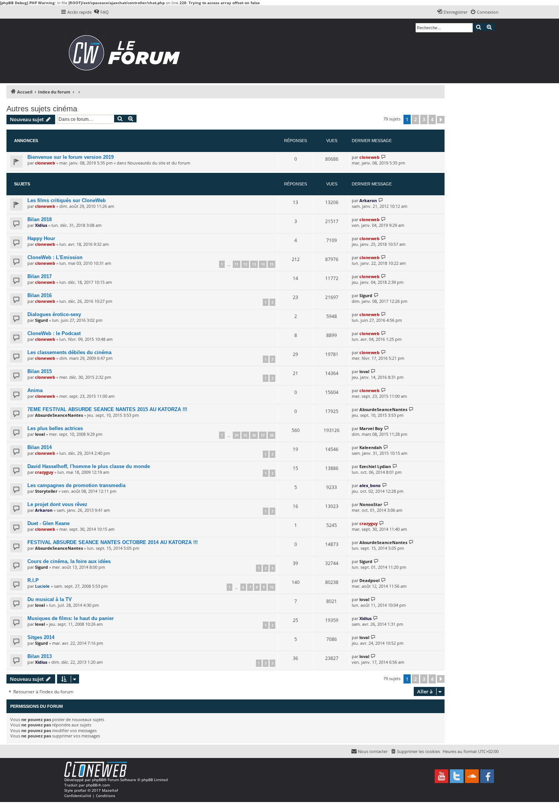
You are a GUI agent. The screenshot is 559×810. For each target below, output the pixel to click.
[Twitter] (457, 776)
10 (271, 587)
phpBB (97, 779)
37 (263, 435)
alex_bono (370, 485)
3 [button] (423, 119)
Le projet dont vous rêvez (57, 504)
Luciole (42, 586)
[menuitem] (101, 12)
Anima (35, 390)
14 (263, 264)
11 (236, 264)
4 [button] (432, 119)
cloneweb (45, 163)
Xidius (41, 225)
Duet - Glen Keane (48, 523)
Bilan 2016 (39, 295)
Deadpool (369, 580)
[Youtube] (441, 776)
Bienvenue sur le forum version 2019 (70, 157)
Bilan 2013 (39, 656)
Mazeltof (110, 790)
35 (245, 435)
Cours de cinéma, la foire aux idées (69, 561)
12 (245, 264)
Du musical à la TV (49, 599)
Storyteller (46, 491)
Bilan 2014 (39, 447)
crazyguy (44, 472)
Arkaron (368, 200)
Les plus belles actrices (55, 428)
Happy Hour (41, 238)
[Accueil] (126, 51)
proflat (80, 790)
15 (271, 264)
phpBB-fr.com (98, 785)
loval (364, 371)
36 (254, 435)
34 (236, 435)
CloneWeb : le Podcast (54, 333)
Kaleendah (370, 447)
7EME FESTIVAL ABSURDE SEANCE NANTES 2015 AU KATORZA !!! (107, 409)
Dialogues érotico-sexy (54, 314)
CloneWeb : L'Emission (55, 257)
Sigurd (365, 295)
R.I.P (33, 580)
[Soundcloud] (472, 776)
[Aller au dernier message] (383, 157)
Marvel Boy (371, 428)
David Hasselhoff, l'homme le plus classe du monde (88, 466)
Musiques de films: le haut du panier (70, 618)
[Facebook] (487, 776)
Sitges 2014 (40, 637)
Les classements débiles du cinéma (69, 352)
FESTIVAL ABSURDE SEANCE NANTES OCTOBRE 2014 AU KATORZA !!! (112, 542)
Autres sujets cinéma (41, 108)
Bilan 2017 (39, 276)
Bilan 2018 (39, 219)
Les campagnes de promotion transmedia (76, 485)
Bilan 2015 (39, 371)
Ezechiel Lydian (375, 466)
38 (271, 435)
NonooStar (370, 504)
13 (254, 264)
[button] (441, 119)
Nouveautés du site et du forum (158, 163)
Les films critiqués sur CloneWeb (66, 200)
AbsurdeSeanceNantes (59, 415)
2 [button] (415, 119)
